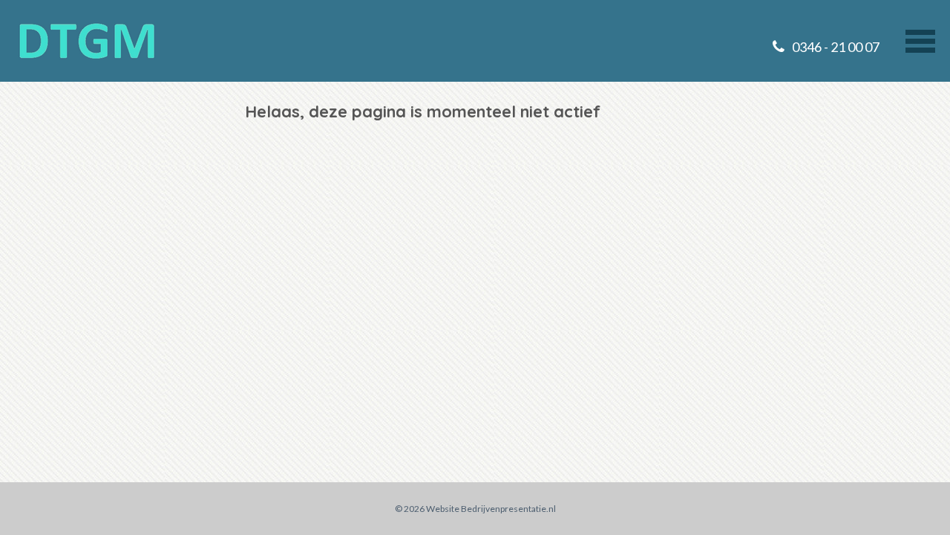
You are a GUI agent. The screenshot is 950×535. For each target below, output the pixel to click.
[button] (920, 39)
